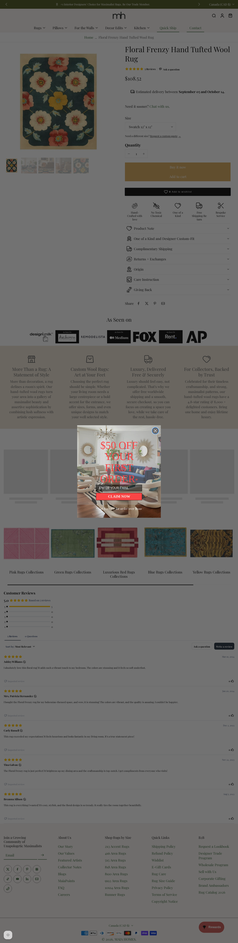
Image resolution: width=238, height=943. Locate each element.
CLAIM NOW (119, 496)
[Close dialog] (155, 430)
